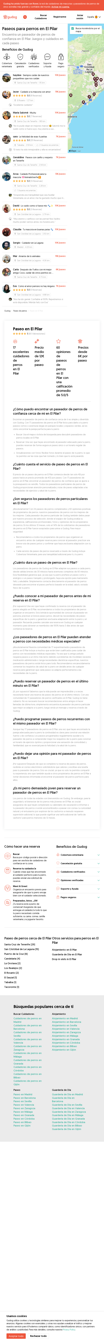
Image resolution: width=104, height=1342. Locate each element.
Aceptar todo (16, 1336)
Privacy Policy (69, 1329)
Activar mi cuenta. (60, 6)
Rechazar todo (38, 1336)
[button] (78, 855)
